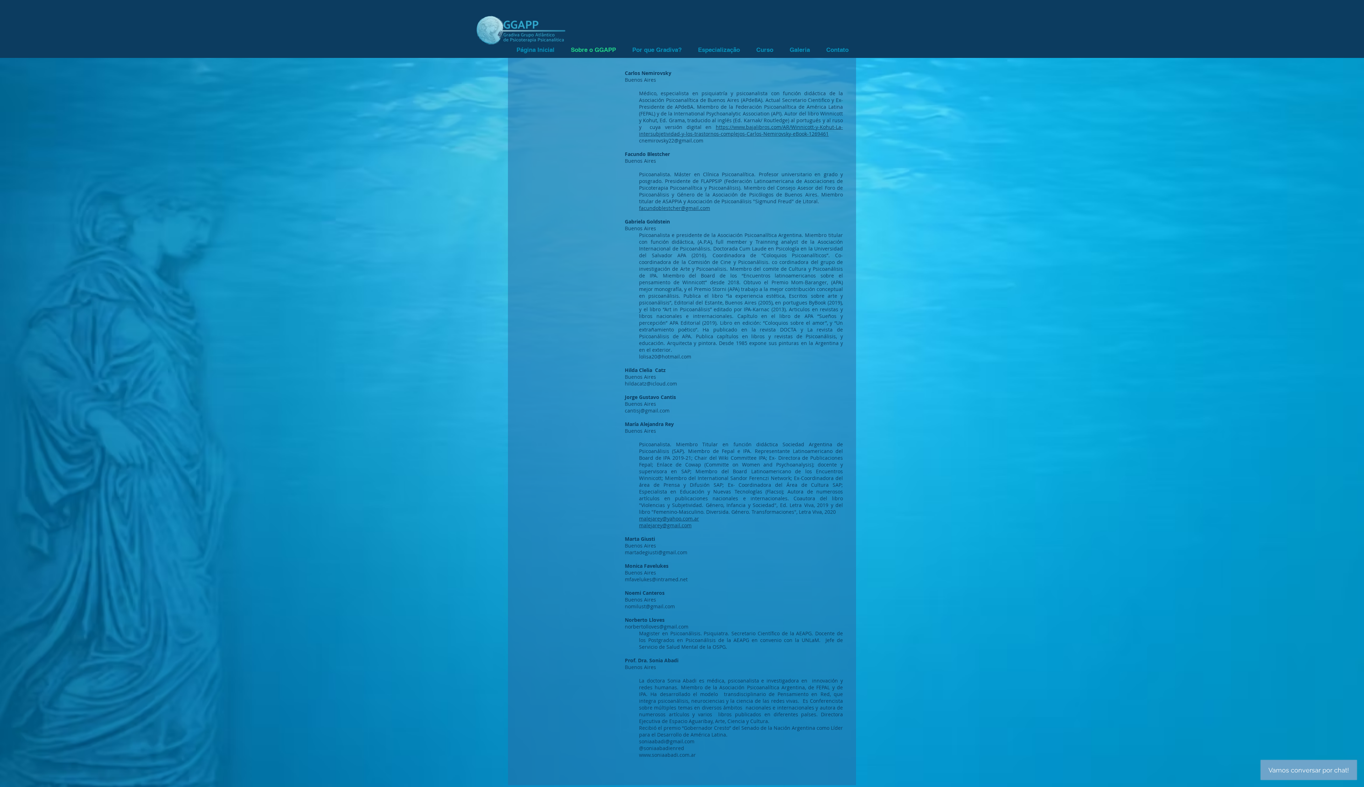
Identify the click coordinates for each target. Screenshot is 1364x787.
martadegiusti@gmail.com (656, 552)
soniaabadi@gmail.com (666, 741)
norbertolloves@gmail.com (656, 626)
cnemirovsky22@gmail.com (671, 140)
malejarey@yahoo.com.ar (669, 518)
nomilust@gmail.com (650, 606)
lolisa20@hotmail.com (665, 356)
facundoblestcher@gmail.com (674, 208)
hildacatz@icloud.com (651, 383)
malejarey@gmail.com (665, 525)
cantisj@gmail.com (647, 410)
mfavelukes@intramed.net (656, 579)
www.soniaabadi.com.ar (667, 754)
